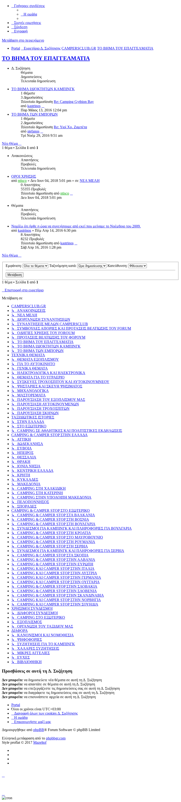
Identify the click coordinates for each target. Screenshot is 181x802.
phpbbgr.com (56, 738)
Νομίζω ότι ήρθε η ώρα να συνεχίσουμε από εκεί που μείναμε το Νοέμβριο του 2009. (76, 226)
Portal (15, 48)
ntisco (22, 181)
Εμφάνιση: (14, 266)
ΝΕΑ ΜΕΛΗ (90, 181)
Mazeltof (39, 742)
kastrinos (34, 106)
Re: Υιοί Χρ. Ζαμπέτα (70, 127)
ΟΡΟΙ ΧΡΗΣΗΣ (23, 176)
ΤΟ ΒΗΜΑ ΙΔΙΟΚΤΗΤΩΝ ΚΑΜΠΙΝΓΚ (43, 89)
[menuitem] (29, 14)
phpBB (38, 730)
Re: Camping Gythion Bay (74, 102)
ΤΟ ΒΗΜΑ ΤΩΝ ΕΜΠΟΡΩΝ (34, 114)
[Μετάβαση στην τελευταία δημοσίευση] (71, 193)
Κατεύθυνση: (117, 266)
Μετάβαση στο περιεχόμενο (23, 40)
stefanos (33, 131)
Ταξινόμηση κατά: (63, 266)
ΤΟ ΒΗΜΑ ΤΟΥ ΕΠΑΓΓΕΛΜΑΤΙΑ (46, 58)
